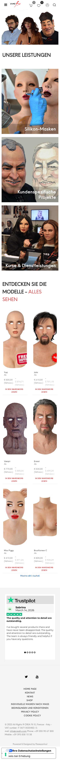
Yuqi (6, 372)
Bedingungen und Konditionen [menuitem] (30, 707)
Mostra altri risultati (30, 575)
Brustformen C (40, 550)
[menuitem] (19, 715)
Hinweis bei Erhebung (17, 756)
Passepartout (41, 744)
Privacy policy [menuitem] (30, 711)
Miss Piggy (9, 550)
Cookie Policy (32, 715)
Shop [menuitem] (30, 700)
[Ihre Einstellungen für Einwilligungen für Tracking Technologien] (6, 754)
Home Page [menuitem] (30, 688)
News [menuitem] (30, 696)
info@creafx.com (18, 731)
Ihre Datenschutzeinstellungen (31, 750)
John (36, 372)
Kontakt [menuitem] (30, 692)
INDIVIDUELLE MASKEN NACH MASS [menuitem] (30, 704)
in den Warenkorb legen (14, 390)
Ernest (37, 461)
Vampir (7, 461)
